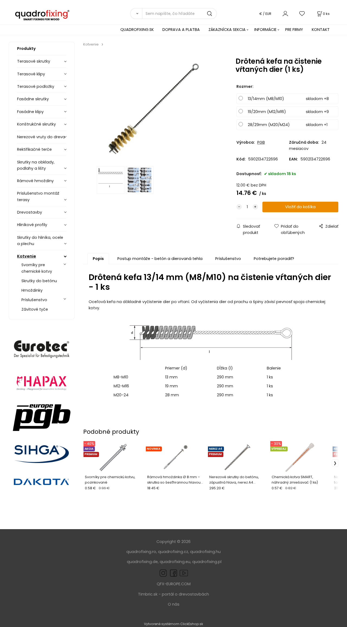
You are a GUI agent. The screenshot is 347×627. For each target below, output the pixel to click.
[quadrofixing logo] (42, 15)
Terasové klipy (31, 74)
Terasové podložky (35, 86)
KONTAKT (321, 29)
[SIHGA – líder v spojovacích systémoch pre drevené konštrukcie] (42, 454)
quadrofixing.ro (141, 551)
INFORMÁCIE (265, 29)
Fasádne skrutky (33, 99)
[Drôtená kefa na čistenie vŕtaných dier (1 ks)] (153, 108)
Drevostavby (29, 212)
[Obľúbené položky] (302, 13)
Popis (98, 258)
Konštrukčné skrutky (36, 124)
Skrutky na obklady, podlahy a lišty (35, 165)
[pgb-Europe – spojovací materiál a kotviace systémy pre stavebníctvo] (42, 417)
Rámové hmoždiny (35, 181)
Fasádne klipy (30, 111)
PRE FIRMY (294, 29)
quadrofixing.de (142, 561)
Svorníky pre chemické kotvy (36, 268)
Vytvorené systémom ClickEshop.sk (173, 624)
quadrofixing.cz (173, 551)
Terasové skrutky (33, 61)
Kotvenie (26, 256)
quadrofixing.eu (175, 561)
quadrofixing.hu (205, 551)
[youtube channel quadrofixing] (184, 572)
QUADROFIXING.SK (137, 29)
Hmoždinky (32, 290)
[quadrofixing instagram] (163, 572)
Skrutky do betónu (39, 281)
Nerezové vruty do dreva (41, 137)
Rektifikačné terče (34, 149)
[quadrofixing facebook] (172, 572)
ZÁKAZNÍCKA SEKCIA (227, 29)
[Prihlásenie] (285, 13)
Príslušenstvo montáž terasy (38, 196)
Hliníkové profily (32, 224)
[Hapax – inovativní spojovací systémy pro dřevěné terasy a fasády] (42, 382)
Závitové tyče (34, 309)
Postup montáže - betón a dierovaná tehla (160, 258)
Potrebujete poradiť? (274, 258)
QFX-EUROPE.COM (174, 584)
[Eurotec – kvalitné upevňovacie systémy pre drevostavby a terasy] (42, 349)
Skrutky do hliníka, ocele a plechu (40, 240)
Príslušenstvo (34, 300)
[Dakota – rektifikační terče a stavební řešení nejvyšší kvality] (42, 482)
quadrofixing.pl (206, 561)
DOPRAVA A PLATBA (181, 29)
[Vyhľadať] (136, 13)
